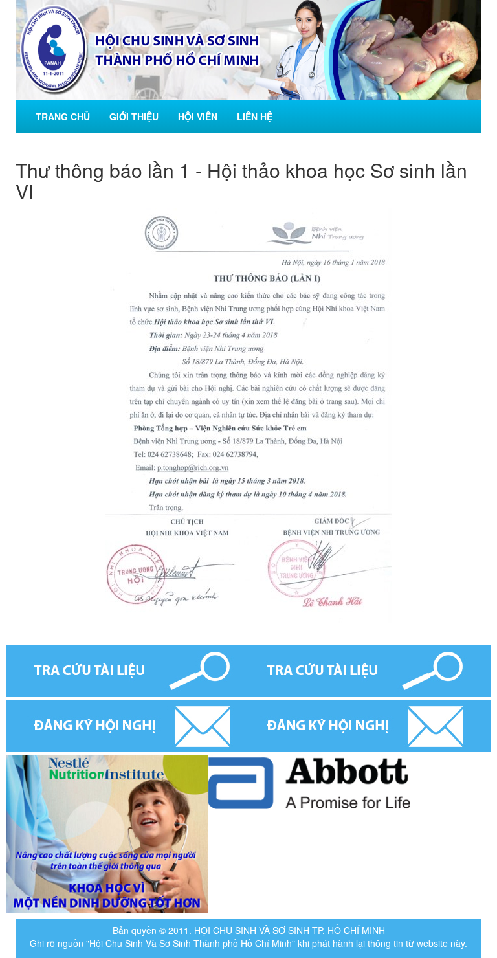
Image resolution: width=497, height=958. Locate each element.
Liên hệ (254, 116)
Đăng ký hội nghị (248, 726)
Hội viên (197, 116)
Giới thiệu (134, 116)
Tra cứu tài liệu (248, 671)
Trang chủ (63, 116)
